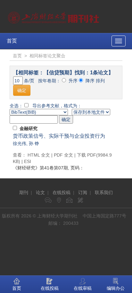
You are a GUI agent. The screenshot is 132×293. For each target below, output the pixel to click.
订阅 (82, 192)
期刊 (23, 192)
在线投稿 (61, 192)
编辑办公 (116, 288)
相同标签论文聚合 (47, 55)
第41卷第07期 (40, 167)
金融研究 (28, 128)
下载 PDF (86, 155)
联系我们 (104, 192)
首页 (12, 41)
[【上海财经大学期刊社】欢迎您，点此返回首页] (54, 16)
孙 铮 (34, 143)
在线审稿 (83, 288)
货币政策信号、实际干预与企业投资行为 (59, 136)
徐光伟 (19, 143)
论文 (40, 192)
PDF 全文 (63, 155)
